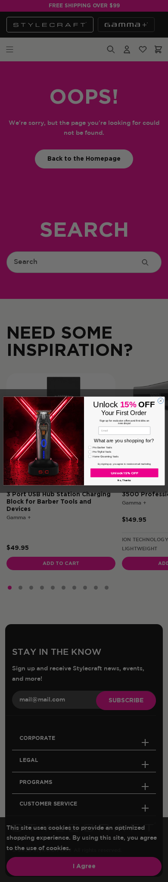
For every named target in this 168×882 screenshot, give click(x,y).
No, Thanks (124, 480)
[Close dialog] (160, 400)
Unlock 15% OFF (124, 473)
